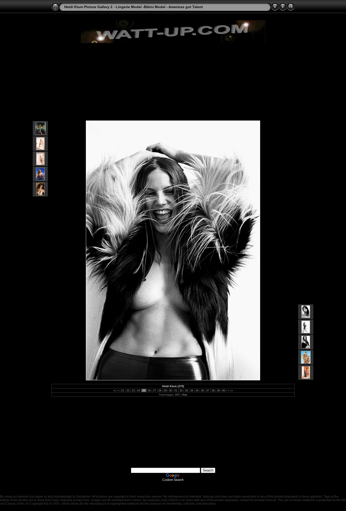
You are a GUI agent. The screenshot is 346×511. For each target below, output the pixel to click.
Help (184, 394)
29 (165, 390)
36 (202, 390)
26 (149, 390)
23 (133, 390)
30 (170, 390)
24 (138, 390)
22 (128, 390)
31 (176, 390)
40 (223, 390)
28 (160, 390)
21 (122, 390)
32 (181, 390)
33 (186, 390)
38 (213, 390)
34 (191, 390)
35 (197, 390)
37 (207, 390)
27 (154, 390)
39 (218, 390)
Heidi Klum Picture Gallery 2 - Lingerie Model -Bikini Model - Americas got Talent (133, 7)
